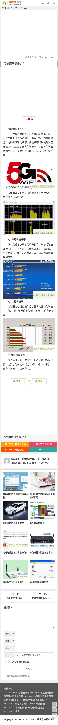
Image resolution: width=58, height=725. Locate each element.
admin (28, 463)
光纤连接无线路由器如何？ (15, 552)
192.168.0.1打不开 (43, 444)
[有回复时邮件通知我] (7, 676)
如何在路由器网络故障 (13, 523)
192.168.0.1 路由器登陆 (14, 444)
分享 (40, 381)
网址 (7, 648)
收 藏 (29, 119)
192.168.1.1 (16, 8)
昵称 (9, 633)
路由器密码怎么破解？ (40, 582)
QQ (7, 655)
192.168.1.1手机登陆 (36, 719)
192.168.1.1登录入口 (14, 450)
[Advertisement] (29, 31)
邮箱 (9, 641)
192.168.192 (43, 450)
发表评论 (31, 57)
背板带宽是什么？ (38, 523)
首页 (7, 8)
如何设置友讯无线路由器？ (42, 552)
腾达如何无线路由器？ (13, 582)
